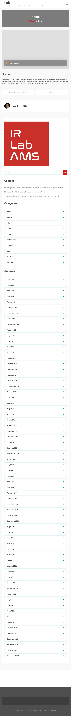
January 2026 (12, 307)
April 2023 (10, 482)
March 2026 (11, 296)
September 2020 (13, 656)
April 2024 (10, 414)
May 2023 (10, 476)
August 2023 (11, 459)
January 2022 (12, 566)
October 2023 (12, 448)
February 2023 (12, 493)
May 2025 (10, 347)
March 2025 (11, 358)
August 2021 (11, 594)
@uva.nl (43, 192)
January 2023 (12, 498)
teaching (10, 257)
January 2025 (12, 369)
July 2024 (10, 397)
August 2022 (11, 527)
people (9, 234)
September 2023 (13, 454)
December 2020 (12, 639)
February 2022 (12, 560)
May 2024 (10, 409)
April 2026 (10, 291)
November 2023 (12, 442)
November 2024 (12, 375)
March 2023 (11, 487)
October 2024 (12, 381)
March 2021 (11, 622)
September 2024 (13, 386)
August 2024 (11, 392)
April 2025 (10, 352)
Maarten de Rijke (13, 63)
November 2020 (12, 645)
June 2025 (10, 341)
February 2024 (12, 425)
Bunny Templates (39, 710)
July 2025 (10, 336)
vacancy (10, 262)
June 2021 (10, 605)
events (9, 217)
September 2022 (13, 521)
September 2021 (13, 588)
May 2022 (10, 543)
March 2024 (11, 420)
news (9, 228)
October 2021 (12, 583)
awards (9, 212)
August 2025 (11, 330)
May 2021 (10, 611)
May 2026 (10, 285)
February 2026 (12, 302)
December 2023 (12, 437)
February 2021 (12, 628)
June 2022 (10, 538)
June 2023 (10, 470)
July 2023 (10, 465)
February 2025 (12, 364)
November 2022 (12, 510)
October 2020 (12, 650)
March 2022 (11, 555)
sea (8, 251)
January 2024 (12, 431)
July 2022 (10, 532)
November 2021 (12, 577)
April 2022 (10, 549)
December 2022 (12, 504)
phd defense (11, 240)
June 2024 (10, 403)
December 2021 (12, 572)
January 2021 (12, 633)
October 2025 (12, 319)
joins (8, 223)
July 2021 (10, 600)
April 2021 (10, 616)
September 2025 (13, 324)
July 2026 (10, 279)
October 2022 (12, 515)
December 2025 (12, 313)
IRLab (6, 3)
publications (11, 245)
